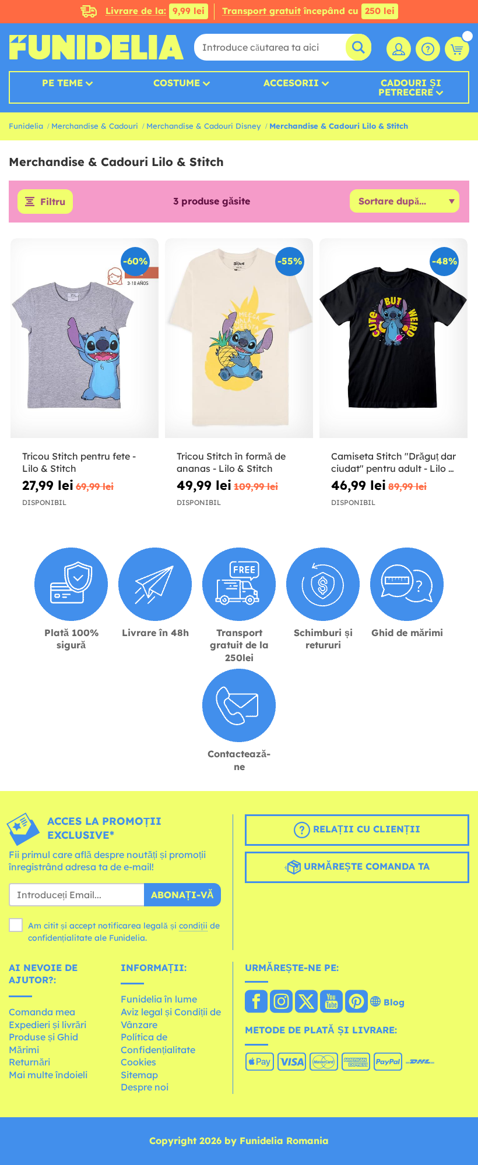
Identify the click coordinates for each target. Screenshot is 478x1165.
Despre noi (144, 1087)
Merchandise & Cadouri (94, 125)
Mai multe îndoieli (48, 1075)
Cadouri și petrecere (409, 87)
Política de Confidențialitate (158, 1043)
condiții (193, 925)
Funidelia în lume (159, 999)
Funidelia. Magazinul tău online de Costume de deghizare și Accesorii (96, 47)
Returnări (29, 1062)
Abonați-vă (182, 895)
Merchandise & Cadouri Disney (203, 125)
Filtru (52, 201)
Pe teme (62, 82)
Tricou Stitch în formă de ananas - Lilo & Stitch (231, 462)
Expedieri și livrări (47, 1024)
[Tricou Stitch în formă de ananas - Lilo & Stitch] (239, 338)
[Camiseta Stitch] (393, 338)
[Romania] (256, 1002)
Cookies (138, 1062)
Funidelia (26, 125)
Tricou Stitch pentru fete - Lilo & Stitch (79, 462)
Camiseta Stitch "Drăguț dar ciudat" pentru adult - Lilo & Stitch (393, 462)
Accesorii (291, 82)
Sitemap (139, 1075)
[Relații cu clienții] (428, 49)
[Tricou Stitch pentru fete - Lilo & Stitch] (84, 338)
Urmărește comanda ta (365, 866)
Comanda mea (42, 1012)
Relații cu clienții (365, 829)
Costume (176, 82)
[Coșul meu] (457, 49)
